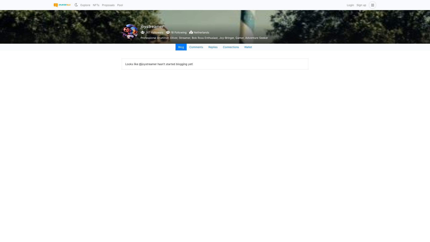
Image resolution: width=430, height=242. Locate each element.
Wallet (248, 47)
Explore (85, 5)
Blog (181, 47)
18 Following (178, 32)
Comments (196, 47)
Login (350, 5)
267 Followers (154, 32)
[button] (372, 5)
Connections (231, 47)
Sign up (361, 5)
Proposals (108, 5)
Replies (213, 47)
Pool (120, 5)
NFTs (96, 5)
